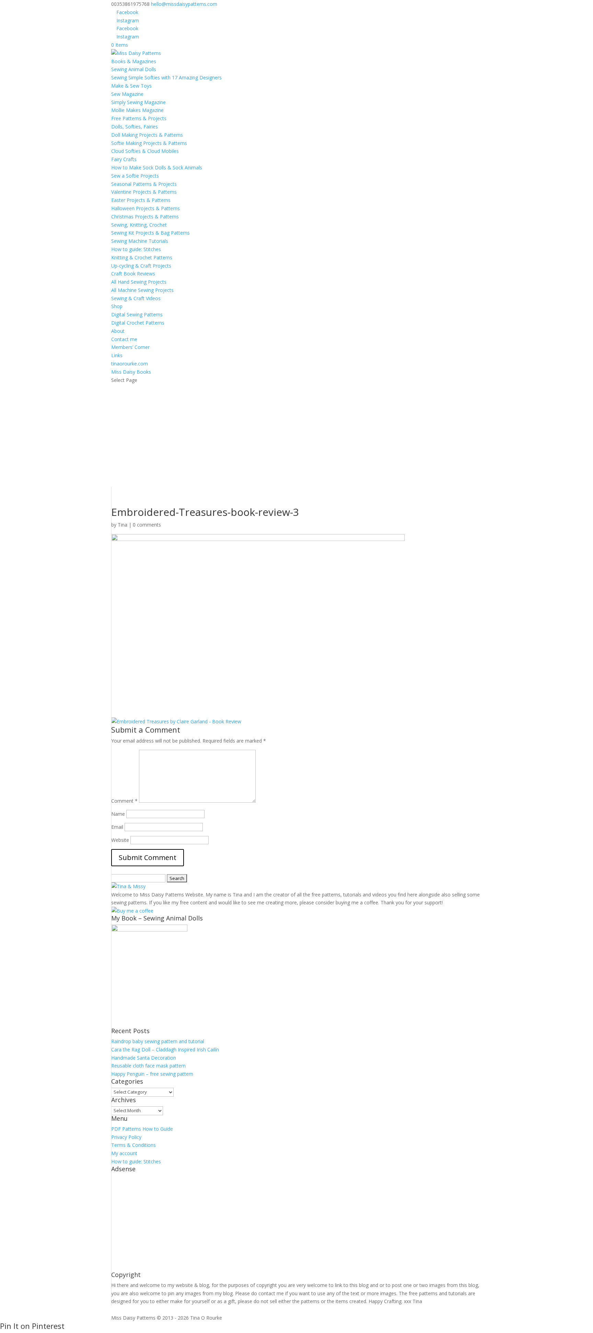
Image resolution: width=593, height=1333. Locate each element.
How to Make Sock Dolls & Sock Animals (156, 167)
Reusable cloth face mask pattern (148, 1065)
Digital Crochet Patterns (137, 322)
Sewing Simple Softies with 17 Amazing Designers (166, 77)
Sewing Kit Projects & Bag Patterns (150, 232)
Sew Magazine (127, 94)
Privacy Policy (126, 1137)
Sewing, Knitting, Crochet (139, 225)
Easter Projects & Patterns (141, 200)
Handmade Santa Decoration (143, 1057)
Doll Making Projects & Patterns (147, 135)
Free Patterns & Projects (138, 118)
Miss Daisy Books (131, 372)
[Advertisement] (296, 435)
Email (117, 827)
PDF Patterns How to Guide (142, 1129)
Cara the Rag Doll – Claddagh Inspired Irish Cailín (165, 1049)
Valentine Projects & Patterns (144, 192)
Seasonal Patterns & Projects (144, 184)
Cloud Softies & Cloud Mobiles (145, 151)
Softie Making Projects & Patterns (149, 143)
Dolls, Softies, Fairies (134, 126)
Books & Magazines (133, 61)
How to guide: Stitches (136, 249)
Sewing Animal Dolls (133, 69)
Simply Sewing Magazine (138, 102)
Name (118, 814)
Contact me (124, 339)
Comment (124, 801)
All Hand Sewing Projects (138, 282)
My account (124, 1153)
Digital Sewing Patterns (137, 314)
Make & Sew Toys (131, 85)
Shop (117, 306)
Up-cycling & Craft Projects (141, 265)
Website (120, 840)
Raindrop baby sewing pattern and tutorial (157, 1041)
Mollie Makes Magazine (137, 110)
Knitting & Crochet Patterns (141, 257)
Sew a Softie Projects (135, 175)
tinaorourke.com (129, 363)
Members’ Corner (130, 347)
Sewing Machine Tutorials (139, 241)
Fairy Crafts (124, 159)
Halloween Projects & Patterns (145, 208)
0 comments (147, 524)
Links (117, 355)
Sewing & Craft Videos (136, 298)
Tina (122, 524)
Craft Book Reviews (133, 273)
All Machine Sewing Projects (142, 290)
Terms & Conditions (133, 1145)
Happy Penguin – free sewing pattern (152, 1074)
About (118, 331)
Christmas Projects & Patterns (145, 216)
